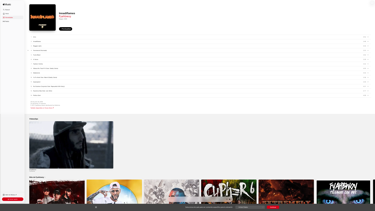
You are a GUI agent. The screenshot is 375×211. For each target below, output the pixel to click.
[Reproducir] (31, 166)
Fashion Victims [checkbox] (38, 64)
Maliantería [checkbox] (36, 73)
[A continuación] (227, 199)
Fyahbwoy (65, 16)
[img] (7, 4)
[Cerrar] (96, 207)
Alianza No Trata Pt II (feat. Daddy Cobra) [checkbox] (45, 68)
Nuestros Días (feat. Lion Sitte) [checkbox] (42, 91)
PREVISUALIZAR (362, 37)
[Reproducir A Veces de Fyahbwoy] (31, 59)
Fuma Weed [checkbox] (36, 55)
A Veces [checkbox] (35, 59)
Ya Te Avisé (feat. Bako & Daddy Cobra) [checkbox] (45, 77)
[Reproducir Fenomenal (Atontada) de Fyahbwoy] (31, 50)
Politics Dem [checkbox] (37, 95)
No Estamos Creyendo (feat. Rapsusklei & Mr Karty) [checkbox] (49, 86)
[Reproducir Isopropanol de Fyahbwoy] (31, 82)
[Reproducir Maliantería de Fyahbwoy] (31, 73)
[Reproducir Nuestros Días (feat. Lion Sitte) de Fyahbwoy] (31, 91)
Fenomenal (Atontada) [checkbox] (40, 50)
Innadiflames (32, 169)
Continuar (273, 207)
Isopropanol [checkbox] (36, 82)
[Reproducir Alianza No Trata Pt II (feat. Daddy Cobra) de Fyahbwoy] (31, 68)
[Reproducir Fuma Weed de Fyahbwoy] (31, 55)
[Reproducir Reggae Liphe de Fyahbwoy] (31, 46)
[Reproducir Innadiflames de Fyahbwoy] (31, 41)
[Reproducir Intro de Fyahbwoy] (31, 37)
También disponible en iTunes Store (41, 108)
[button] (12, 9)
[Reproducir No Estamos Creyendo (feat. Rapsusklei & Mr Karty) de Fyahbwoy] (31, 86)
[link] (37, 177)
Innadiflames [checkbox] (37, 41)
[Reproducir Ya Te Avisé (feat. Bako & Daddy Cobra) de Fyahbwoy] (31, 77)
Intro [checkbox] (34, 37)
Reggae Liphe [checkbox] (37, 46)
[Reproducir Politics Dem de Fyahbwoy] (31, 95)
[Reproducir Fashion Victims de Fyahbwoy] (31, 64)
